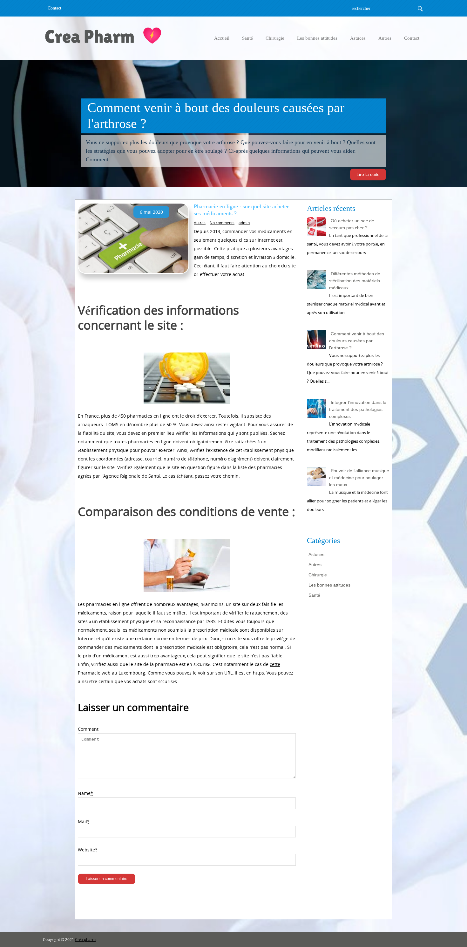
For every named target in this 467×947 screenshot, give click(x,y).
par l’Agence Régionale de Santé (126, 476)
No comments (222, 222)
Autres (384, 38)
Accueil (221, 38)
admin (244, 222)
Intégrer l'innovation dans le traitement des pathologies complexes (357, 409)
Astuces (358, 38)
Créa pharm (85, 939)
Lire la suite (368, 174)
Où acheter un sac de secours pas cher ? (351, 224)
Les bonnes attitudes (317, 38)
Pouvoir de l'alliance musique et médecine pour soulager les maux (359, 477)
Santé (247, 38)
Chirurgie (275, 38)
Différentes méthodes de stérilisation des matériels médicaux (354, 280)
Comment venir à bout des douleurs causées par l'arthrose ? (356, 340)
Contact (54, 8)
